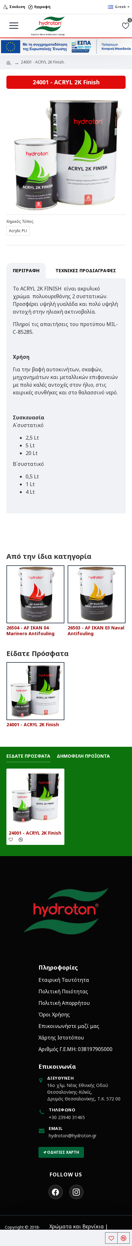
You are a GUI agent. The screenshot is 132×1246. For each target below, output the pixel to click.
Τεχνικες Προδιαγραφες (85, 270)
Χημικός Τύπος (19, 221)
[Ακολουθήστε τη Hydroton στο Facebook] (55, 1192)
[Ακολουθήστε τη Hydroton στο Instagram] (76, 1192)
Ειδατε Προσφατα (28, 756)
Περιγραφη (26, 270)
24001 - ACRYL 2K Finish (32, 725)
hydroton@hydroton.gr (72, 1135)
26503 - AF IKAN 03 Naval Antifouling (96, 630)
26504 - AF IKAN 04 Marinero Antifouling (30, 630)
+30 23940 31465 (67, 1117)
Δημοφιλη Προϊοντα (83, 756)
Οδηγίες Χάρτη (62, 1152)
